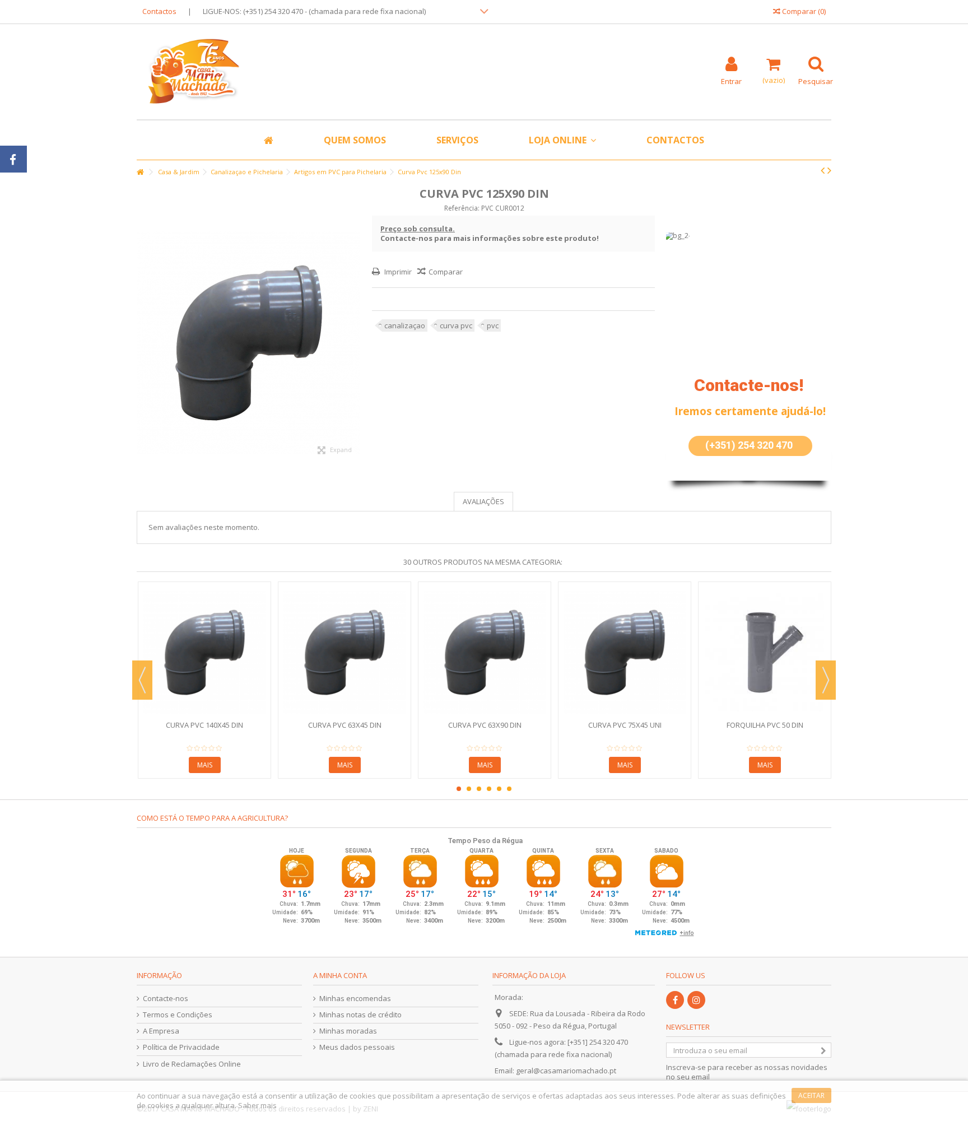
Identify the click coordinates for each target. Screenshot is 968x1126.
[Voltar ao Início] (140, 172)
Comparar (446, 272)
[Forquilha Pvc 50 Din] (765, 652)
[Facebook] (675, 1000)
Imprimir (397, 272)
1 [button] (459, 789)
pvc (493, 325)
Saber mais (257, 1105)
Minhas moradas (348, 1031)
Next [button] (826, 680)
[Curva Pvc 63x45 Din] (344, 652)
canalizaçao (404, 325)
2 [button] (469, 789)
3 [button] (479, 789)
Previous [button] (142, 680)
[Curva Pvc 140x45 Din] (204, 652)
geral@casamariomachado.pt (566, 1070)
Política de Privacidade (181, 1047)
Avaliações (483, 501)
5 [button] (499, 789)
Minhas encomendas (355, 998)
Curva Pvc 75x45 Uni (625, 725)
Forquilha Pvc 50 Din (765, 725)
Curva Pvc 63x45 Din (344, 725)
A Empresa (161, 1031)
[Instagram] (696, 1000)
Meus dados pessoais (357, 1047)
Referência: (462, 208)
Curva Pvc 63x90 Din (485, 725)
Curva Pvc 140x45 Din (204, 725)
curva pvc (456, 325)
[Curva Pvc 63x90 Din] (485, 652)
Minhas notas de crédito (360, 1015)
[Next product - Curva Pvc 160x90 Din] (829, 170)
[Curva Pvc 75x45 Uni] (625, 652)
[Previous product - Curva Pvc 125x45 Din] (823, 170)
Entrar (731, 80)
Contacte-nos (165, 998)
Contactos (159, 11)
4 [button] (489, 789)
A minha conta (340, 975)
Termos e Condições (177, 1015)
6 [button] (509, 789)
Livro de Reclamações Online (192, 1064)
